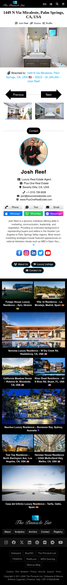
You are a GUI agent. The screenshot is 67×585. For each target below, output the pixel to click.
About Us (23, 264)
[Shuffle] (51, 4)
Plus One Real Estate (36, 183)
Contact (45, 531)
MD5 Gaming (48, 559)
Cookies (9, 571)
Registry (58, 531)
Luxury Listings (45, 264)
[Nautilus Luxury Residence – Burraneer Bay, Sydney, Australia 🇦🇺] (33, 423)
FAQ (17, 571)
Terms (58, 571)
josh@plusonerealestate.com (36, 195)
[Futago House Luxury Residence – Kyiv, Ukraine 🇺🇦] (17, 297)
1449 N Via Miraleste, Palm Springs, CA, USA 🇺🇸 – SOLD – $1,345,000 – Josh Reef (33, 77)
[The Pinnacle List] (33, 520)
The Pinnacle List (47, 553)
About (7, 531)
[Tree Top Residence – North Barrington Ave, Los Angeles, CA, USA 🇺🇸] (17, 451)
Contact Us (35, 270)
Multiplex (24, 571)
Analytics (20, 531)
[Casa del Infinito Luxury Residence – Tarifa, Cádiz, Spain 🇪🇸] (33, 499)
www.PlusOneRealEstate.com (36, 199)
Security (41, 571)
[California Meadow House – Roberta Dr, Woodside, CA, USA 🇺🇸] (17, 374)
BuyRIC (29, 553)
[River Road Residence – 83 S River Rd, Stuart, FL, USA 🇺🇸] (49, 374)
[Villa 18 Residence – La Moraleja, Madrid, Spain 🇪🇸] (49, 297)
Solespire (16, 553)
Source (37, 23)
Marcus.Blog (33, 564)
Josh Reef (23, 23)
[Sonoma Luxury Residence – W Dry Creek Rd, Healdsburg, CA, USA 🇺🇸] (33, 346)
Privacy (33, 571)
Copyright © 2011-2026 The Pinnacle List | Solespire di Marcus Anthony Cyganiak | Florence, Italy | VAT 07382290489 (33, 578)
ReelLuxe (31, 559)
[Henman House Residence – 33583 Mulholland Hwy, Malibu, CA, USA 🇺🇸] (49, 451)
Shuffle (49, 23)
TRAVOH (17, 559)
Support (50, 571)
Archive (33, 531)
